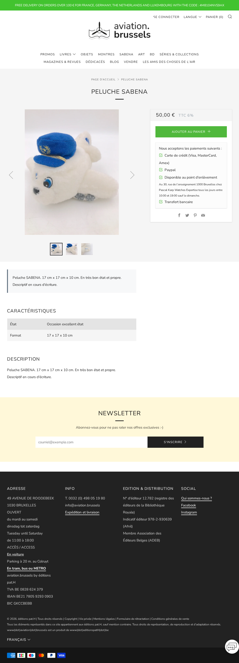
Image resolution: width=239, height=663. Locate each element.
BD (152, 54)
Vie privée (85, 619)
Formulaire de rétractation (133, 619)
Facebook (188, 505)
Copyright (71, 619)
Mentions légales (104, 619)
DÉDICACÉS (95, 62)
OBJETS (87, 54)
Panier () (214, 17)
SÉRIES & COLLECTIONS (179, 54)
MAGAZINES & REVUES (62, 62)
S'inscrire (173, 442)
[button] (232, 648)
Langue (190, 17)
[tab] (56, 249)
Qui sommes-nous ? (196, 498)
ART (141, 54)
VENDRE (131, 62)
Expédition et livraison (82, 512)
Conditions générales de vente (170, 619)
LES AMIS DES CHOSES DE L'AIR (169, 62)
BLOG (114, 62)
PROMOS (47, 54)
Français (16, 639)
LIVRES (65, 54)
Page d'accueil (103, 79)
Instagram (189, 512)
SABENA (126, 54)
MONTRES (106, 54)
